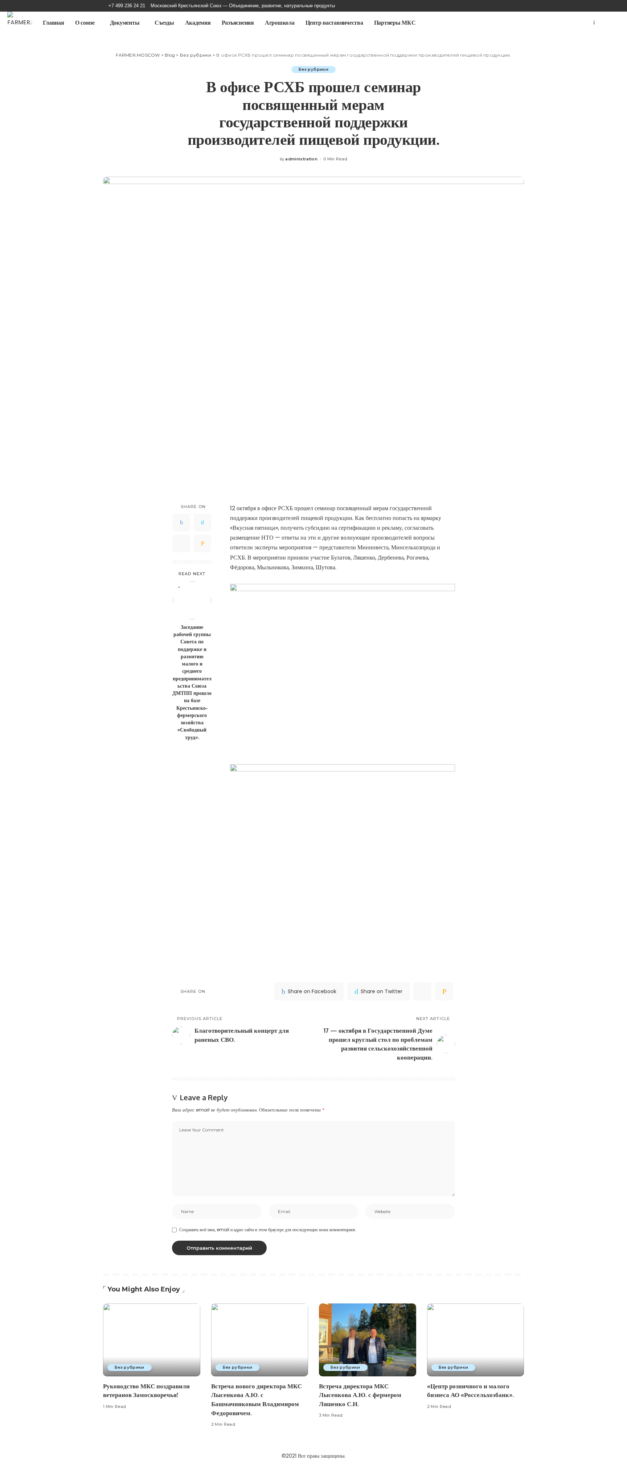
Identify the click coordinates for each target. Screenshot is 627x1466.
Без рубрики (313, 69)
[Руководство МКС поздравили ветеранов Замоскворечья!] (151, 1339)
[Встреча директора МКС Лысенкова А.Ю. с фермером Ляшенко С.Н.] (367, 1339)
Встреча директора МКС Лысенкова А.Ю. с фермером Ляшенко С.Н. (360, 1395)
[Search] (611, 22)
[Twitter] (202, 522)
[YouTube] (588, 22)
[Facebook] (181, 522)
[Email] (202, 543)
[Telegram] (600, 22)
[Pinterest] (181, 543)
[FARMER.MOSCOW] (19, 22)
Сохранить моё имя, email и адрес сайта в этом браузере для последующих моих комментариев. (267, 1230)
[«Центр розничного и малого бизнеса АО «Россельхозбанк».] (475, 1339)
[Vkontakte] (594, 22)
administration (301, 159)
